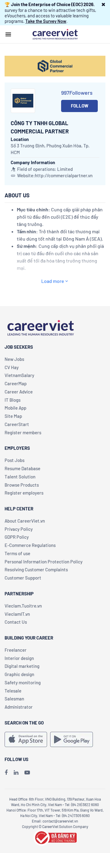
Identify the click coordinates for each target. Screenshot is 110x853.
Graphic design (19, 674)
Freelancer (16, 650)
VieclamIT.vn (17, 614)
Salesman (14, 698)
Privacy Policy (19, 529)
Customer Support (23, 577)
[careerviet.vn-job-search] (26, 739)
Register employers (24, 492)
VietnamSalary (19, 375)
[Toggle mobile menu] (8, 34)
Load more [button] (52, 281)
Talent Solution (20, 476)
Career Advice (19, 391)
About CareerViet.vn (25, 520)
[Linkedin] (16, 772)
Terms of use (17, 553)
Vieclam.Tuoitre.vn (23, 605)
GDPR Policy (17, 537)
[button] (103, 4)
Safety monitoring (23, 682)
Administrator (19, 707)
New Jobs (14, 359)
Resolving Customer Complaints (36, 569)
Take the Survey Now (45, 21)
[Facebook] (6, 772)
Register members (23, 432)
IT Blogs (12, 400)
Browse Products (22, 485)
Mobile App (15, 408)
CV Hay (12, 367)
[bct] (55, 836)
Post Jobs (14, 460)
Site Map (13, 416)
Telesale (13, 690)
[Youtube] (27, 772)
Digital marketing (22, 666)
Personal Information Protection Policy (43, 561)
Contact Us (16, 622)
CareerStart (17, 424)
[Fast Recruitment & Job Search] (55, 34)
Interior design (19, 658)
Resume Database (22, 468)
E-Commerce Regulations (30, 545)
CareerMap (16, 383)
